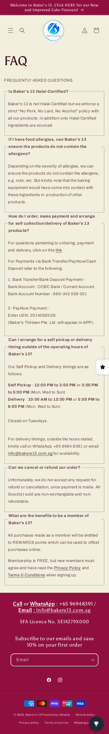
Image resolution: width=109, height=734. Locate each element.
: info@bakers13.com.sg (62, 610)
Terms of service (56, 722)
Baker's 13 (33, 714)
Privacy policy (29, 722)
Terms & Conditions (26, 575)
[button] (10, 30)
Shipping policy (85, 722)
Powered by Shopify (56, 714)
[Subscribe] (92, 659)
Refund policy (85, 714)
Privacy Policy (67, 568)
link (59, 250)
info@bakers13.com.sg (30, 453)
